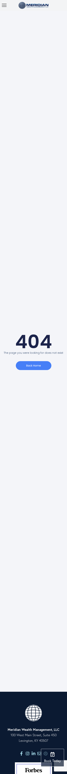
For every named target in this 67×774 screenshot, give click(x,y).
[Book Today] (52, 754)
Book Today (52, 761)
